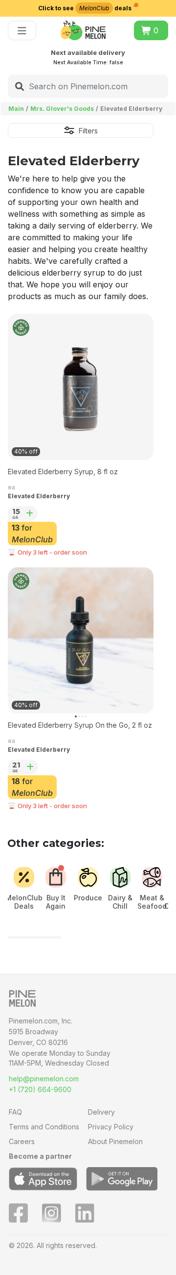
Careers (22, 1141)
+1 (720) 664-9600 (40, 1089)
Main (16, 108)
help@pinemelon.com (44, 1078)
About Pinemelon (115, 1141)
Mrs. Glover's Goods (62, 108)
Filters (88, 131)
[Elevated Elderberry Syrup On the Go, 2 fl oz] (81, 640)
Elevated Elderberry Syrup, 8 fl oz (63, 472)
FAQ (15, 1112)
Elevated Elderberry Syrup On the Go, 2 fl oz (80, 725)
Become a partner (40, 1156)
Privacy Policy (110, 1126)
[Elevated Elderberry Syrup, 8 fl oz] (81, 387)
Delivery (101, 1112)
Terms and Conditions (44, 1126)
